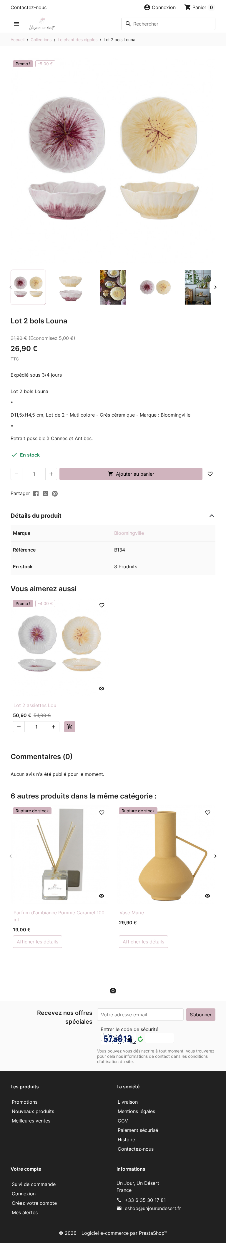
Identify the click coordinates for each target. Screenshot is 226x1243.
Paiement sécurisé (138, 1130)
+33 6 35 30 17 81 (145, 1200)
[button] (160, 7)
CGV (123, 1121)
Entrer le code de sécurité (129, 1029)
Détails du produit (36, 515)
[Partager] (35, 493)
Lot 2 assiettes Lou (35, 705)
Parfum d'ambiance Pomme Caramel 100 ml (59, 916)
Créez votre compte (34, 1203)
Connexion (24, 1194)
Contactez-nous (28, 7)
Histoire (126, 1139)
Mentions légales (136, 1111)
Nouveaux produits (33, 1111)
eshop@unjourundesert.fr (153, 1208)
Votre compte (26, 1169)
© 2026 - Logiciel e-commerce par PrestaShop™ (113, 1233)
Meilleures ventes (31, 1121)
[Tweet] (45, 493)
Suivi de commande (34, 1184)
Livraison (128, 1102)
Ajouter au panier (131, 474)
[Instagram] (113, 990)
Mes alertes (25, 1212)
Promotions (24, 1102)
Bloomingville (129, 533)
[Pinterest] (54, 493)
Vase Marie (131, 912)
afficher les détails (37, 942)
